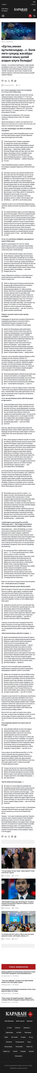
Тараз (6, 1037)
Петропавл (19, 1046)
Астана (9, 1028)
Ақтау (31, 1037)
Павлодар (28, 1032)
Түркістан (29, 1046)
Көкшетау (6, 1051)
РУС (34, 2)
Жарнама (29, 1021)
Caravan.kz (12, 90)
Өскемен (9, 1042)
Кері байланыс (9, 1021)
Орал (29, 1042)
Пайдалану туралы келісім (18, 1068)
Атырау (23, 1037)
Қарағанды (9, 1032)
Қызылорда (8, 1046)
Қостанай (14, 1037)
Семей (15, 1051)
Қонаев (31, 1051)
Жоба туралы (20, 1021)
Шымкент (27, 1028)
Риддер (23, 1051)
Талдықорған (19, 1042)
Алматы (17, 1028)
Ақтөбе (18, 1032)
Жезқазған (18, 1056)
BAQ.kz (29, 90)
